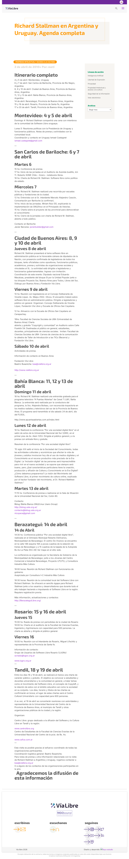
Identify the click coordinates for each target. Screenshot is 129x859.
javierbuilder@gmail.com (41, 227)
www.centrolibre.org (24, 728)
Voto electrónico (94, 98)
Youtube (116, 2)
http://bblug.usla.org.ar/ (25, 507)
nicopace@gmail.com (24, 513)
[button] (116, 8)
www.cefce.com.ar (23, 739)
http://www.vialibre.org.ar (26, 370)
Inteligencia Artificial (95, 76)
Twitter (111, 2)
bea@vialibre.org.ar (42, 364)
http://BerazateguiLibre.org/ (27, 600)
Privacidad (92, 84)
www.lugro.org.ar (22, 660)
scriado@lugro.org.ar (24, 655)
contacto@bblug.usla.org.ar (27, 510)
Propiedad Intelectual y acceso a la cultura (35, 62)
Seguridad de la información (99, 94)
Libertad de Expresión (96, 80)
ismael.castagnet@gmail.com (28, 140)
